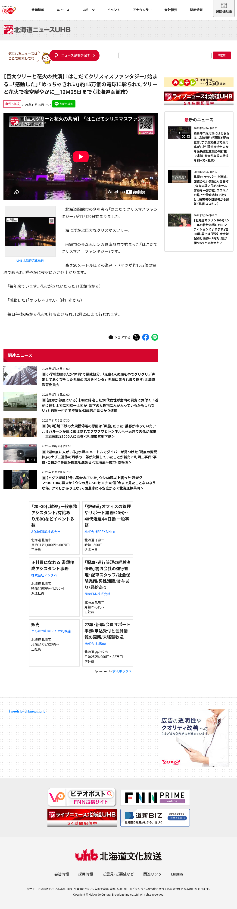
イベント (113, 10)
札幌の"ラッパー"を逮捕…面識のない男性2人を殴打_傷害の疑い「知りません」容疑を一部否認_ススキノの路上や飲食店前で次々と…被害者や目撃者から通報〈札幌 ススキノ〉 (211, 190)
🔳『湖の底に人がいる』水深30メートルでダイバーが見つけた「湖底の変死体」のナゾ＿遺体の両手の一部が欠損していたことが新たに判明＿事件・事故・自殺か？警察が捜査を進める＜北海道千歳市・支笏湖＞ (99, 457)
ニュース (63, 10)
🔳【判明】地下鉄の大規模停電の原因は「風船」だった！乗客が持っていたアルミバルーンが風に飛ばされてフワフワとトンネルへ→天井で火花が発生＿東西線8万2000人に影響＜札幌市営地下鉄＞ (99, 431)
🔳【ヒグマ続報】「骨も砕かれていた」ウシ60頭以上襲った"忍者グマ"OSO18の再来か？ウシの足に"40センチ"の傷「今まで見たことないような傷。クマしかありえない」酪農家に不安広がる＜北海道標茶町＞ (99, 483)
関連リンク (152, 874)
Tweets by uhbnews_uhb (27, 711)
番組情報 (37, 10)
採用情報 (196, 10)
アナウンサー (142, 10)
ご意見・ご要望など (118, 874)
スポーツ (88, 10)
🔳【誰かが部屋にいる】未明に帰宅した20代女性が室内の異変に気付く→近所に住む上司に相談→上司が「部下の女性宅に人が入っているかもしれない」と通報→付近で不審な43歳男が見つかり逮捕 (100, 405)
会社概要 (170, 10)
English (177, 874)
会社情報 (61, 874)
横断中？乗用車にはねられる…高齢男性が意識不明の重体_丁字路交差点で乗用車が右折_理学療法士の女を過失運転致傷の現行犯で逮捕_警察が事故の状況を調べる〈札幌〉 (211, 147)
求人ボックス (122, 671)
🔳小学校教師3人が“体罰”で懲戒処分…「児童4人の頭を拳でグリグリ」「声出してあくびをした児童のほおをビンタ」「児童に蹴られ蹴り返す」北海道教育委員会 (98, 379)
